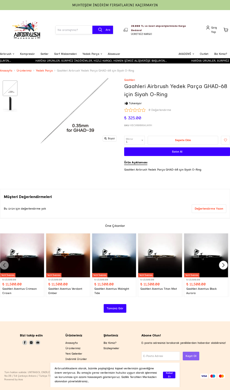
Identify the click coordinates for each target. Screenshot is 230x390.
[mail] (37, 342)
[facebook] (24, 342)
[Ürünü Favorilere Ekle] (225, 140)
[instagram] (31, 342)
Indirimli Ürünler (76, 359)
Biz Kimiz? (110, 343)
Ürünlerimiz (24, 70)
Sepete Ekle (183, 140)
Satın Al (177, 151)
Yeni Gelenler (73, 353)
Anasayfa (6, 70)
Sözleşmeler (111, 348)
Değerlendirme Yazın (209, 208)
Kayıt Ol (191, 356)
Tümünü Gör (115, 308)
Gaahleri (129, 80)
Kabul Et (169, 375)
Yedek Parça (44, 70)
